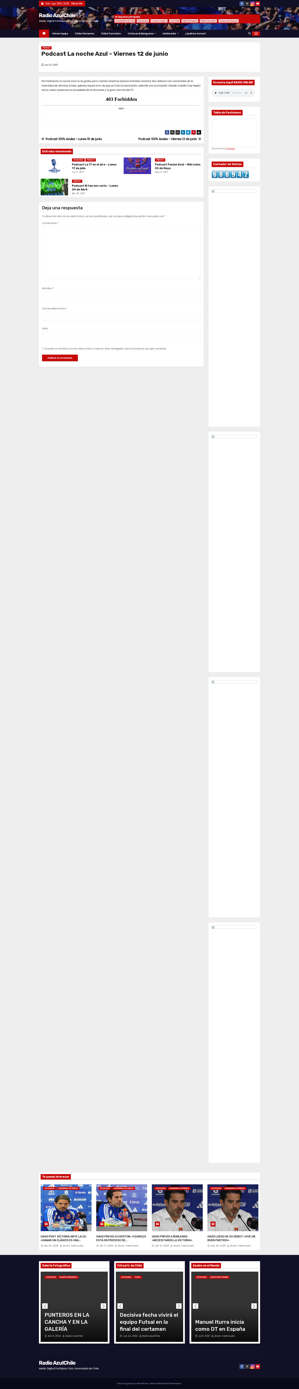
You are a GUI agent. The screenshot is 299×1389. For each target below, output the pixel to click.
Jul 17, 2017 (78, 172)
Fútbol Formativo (208, 21)
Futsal (137, 1277)
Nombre (48, 288)
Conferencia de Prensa (68, 1188)
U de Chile (174, 21)
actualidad (142, 21)
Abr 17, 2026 (107, 1245)
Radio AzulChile (57, 15)
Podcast (46, 48)
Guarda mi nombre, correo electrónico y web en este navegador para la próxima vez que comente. (106, 348)
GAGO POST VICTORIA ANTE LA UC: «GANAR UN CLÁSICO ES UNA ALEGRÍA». (64, 1240)
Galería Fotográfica (68, 1277)
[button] (249, 33)
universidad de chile (125, 21)
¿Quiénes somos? (195, 33)
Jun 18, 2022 (130, 1335)
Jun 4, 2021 (205, 1335)
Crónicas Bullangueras (141, 33)
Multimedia (170, 33)
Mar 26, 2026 (218, 1245)
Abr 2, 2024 (55, 1335)
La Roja (235, 1277)
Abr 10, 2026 (162, 1245)
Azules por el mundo (219, 1277)
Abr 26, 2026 (51, 1245)
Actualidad (78, 160)
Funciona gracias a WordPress (133, 1383)
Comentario (50, 223)
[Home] (44, 34)
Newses (161, 1383)
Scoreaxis (231, 149)
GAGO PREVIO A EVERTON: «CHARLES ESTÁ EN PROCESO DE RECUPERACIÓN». (121, 1240)
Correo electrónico (54, 308)
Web (45, 328)
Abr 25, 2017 (78, 193)
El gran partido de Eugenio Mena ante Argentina (219, 1322)
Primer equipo (60, 33)
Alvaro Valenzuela (72, 1245)
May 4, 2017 (161, 172)
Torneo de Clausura (228, 21)
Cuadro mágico (159, 21)
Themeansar (174, 1383)
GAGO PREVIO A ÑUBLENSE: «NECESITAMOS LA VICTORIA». (172, 1238)
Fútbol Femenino (190, 21)
